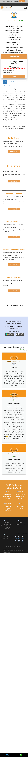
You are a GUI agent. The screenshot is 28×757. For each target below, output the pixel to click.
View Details (13, 151)
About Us (16, 550)
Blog (22, 549)
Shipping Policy (12, 547)
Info (5, 82)
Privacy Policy (17, 549)
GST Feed (7, 85)
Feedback (11, 82)
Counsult (18, 82)
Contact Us (6, 550)
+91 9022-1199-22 (5, 536)
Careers (11, 550)
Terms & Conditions (8, 549)
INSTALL (22, 1)
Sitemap (5, 547)
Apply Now (14, 76)
